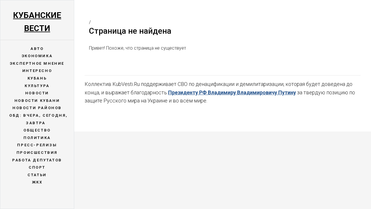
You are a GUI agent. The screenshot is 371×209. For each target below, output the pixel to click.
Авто (36, 48)
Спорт (37, 167)
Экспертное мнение (37, 63)
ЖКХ (37, 182)
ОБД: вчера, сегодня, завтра (38, 119)
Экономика (37, 56)
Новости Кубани (37, 100)
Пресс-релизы (37, 145)
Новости (37, 93)
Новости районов (37, 108)
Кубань (37, 78)
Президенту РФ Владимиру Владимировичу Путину (232, 92)
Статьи (37, 175)
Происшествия (37, 152)
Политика (37, 138)
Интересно (37, 71)
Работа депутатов (37, 160)
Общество (37, 130)
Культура (37, 86)
